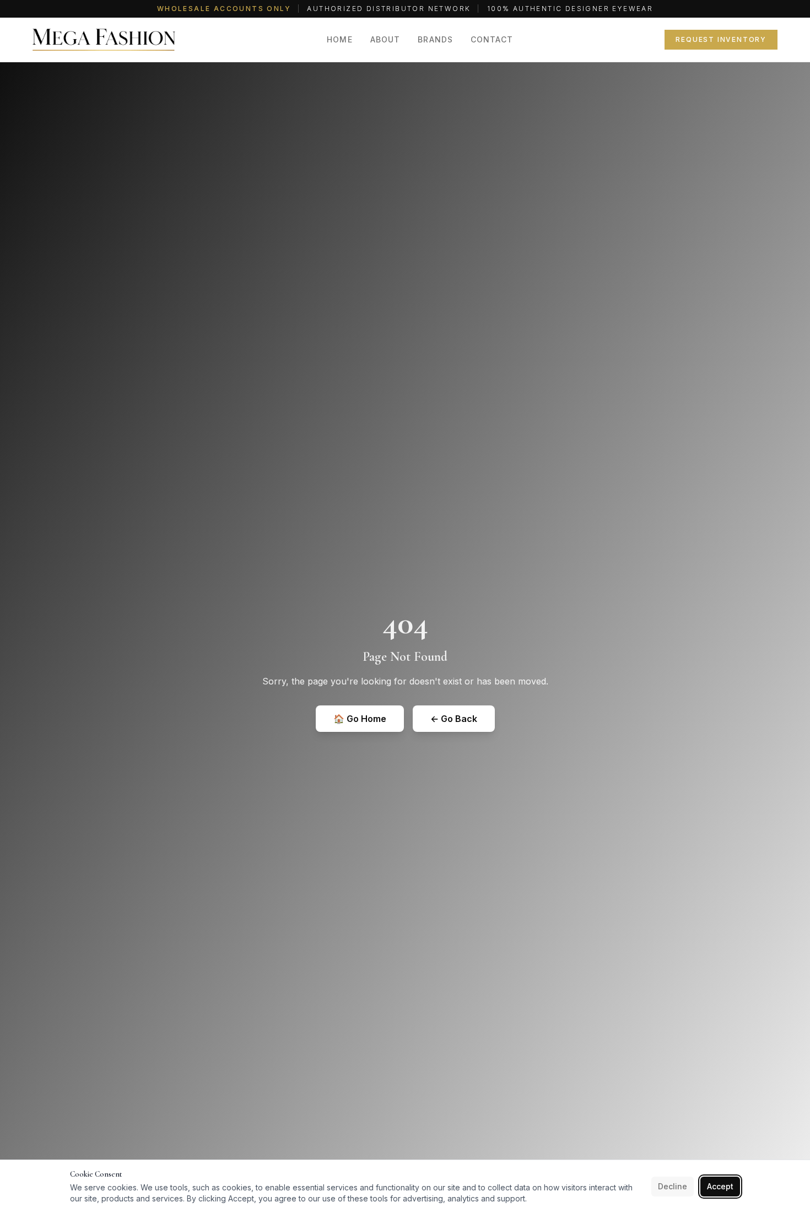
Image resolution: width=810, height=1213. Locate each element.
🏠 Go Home (359, 718)
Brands (435, 39)
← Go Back (453, 718)
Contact (492, 39)
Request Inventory (721, 39)
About (385, 39)
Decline (672, 1186)
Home (339, 39)
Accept (720, 1186)
